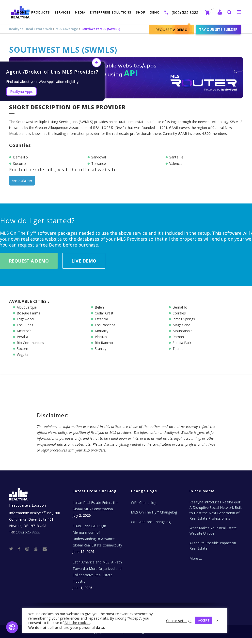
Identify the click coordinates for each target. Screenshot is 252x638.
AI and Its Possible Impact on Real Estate (212, 546)
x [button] (217, 620)
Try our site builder (218, 29)
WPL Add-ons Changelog (151, 521)
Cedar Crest (104, 313)
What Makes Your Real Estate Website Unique (213, 531)
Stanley (100, 348)
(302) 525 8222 (185, 12)
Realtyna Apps (21, 91)
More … (195, 558)
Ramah (178, 336)
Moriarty (101, 330)
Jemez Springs (184, 319)
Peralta (22, 336)
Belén (99, 307)
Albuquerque (27, 307)
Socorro (23, 348)
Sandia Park (182, 342)
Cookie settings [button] (178, 620)
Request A (172, 29)
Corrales (179, 313)
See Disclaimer (22, 181)
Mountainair (182, 330)
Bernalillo (180, 307)
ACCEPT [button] (203, 620)
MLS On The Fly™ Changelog (154, 512)
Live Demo (83, 261)
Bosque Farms (28, 313)
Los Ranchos (105, 325)
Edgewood (25, 319)
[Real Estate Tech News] (45, 548)
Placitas (101, 336)
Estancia (101, 319)
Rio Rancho (104, 342)
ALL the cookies (77, 622)
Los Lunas (25, 325)
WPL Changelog (143, 502)
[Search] (228, 12)
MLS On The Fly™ (18, 233)
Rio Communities (30, 342)
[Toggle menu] (238, 12)
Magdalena (181, 325)
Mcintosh (24, 330)
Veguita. (23, 354)
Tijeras (178, 348)
